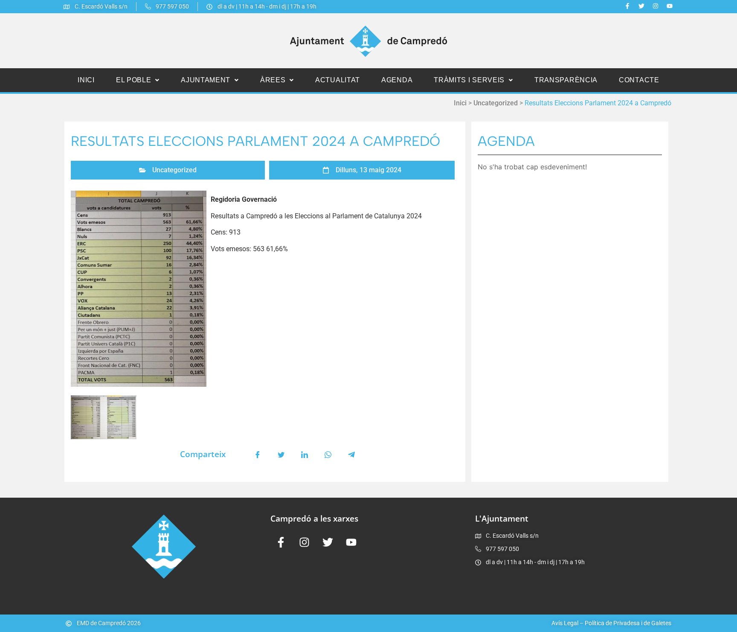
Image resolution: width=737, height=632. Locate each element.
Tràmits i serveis (469, 80)
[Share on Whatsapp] (328, 454)
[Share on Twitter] (281, 454)
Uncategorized (495, 103)
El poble (133, 80)
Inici (86, 80)
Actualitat (337, 80)
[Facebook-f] (627, 6)
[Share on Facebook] (257, 454)
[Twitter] (641, 6)
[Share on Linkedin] (304, 454)
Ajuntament (205, 80)
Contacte (639, 80)
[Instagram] (656, 6)
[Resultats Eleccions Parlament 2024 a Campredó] (138, 289)
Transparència (566, 80)
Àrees (273, 80)
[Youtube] (670, 6)
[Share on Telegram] (351, 454)
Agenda (396, 80)
